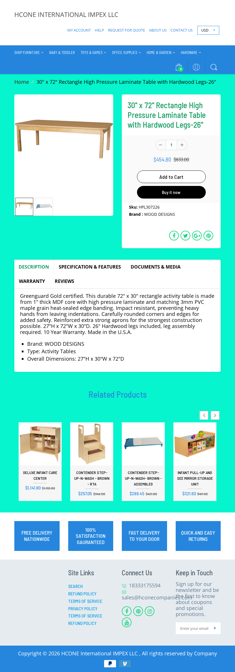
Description (34, 267)
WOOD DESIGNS (159, 214)
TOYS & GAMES (92, 52)
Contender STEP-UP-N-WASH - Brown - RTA (91, 478)
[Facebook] (127, 611)
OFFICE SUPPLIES (124, 52)
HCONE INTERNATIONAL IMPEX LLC (66, 14)
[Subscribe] (215, 628)
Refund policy (82, 623)
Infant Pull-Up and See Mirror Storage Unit (195, 478)
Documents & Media (156, 267)
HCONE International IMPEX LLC (100, 653)
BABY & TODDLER (62, 52)
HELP (99, 30)
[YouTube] (127, 622)
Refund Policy (82, 593)
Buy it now (171, 192)
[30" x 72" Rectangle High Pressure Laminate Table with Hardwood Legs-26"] (63, 143)
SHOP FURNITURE (27, 52)
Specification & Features (90, 267)
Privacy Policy (82, 608)
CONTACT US (182, 30)
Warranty (32, 281)
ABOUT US (158, 30)
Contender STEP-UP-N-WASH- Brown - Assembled (143, 478)
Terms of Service (85, 601)
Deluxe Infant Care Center (40, 475)
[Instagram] (149, 611)
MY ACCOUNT (79, 30)
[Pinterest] (138, 611)
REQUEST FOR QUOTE (126, 30)
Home (21, 81)
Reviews (64, 281)
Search (75, 586)
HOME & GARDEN (159, 52)
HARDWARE (189, 52)
